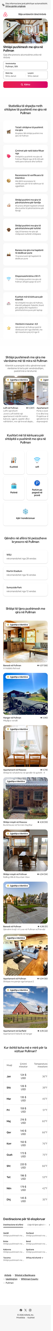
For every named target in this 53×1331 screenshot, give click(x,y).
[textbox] (14, 76)
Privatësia (20, 1317)
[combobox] (25, 66)
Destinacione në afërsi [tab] (13, 1224)
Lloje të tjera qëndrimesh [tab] (38, 1224)
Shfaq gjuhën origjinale (15, 6)
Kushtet (31, 1317)
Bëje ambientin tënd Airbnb (32, 14)
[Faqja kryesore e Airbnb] (5, 14)
